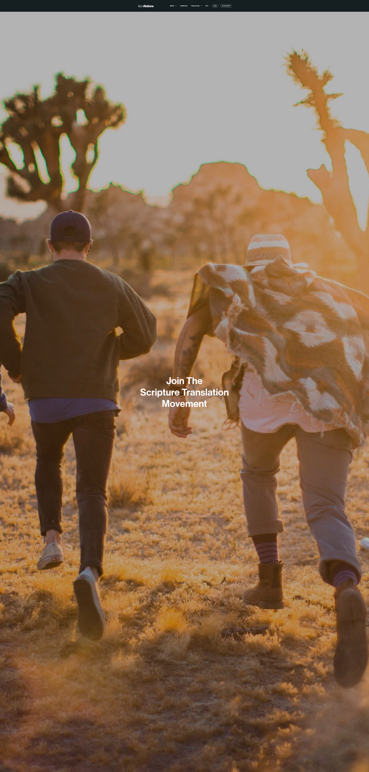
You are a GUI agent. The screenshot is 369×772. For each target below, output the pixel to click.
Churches (183, 6)
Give (215, 6)
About (172, 6)
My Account (226, 6)
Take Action (195, 6)
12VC (206, 6)
